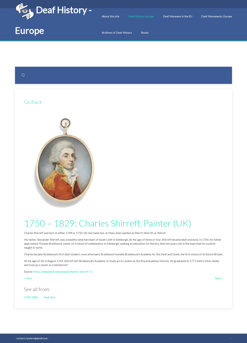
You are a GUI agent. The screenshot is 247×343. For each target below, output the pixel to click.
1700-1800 (31, 297)
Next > (219, 278)
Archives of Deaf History (117, 32)
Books (145, 32)
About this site (110, 16)
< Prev (28, 278)
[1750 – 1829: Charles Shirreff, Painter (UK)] (64, 160)
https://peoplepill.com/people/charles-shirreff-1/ (63, 271)
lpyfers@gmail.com (37, 338)
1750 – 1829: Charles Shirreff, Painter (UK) (107, 223)
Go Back (33, 102)
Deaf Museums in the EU (177, 16)
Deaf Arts (50, 297)
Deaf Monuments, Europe (216, 16)
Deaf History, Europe (141, 16)
